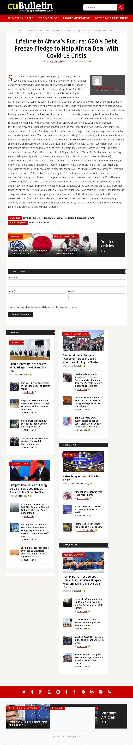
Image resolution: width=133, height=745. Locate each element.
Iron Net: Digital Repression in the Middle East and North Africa (35, 386)
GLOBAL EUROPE (42, 223)
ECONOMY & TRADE (44, 25)
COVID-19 (27, 218)
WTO (92, 218)
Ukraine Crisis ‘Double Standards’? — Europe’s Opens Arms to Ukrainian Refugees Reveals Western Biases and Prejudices (88, 380)
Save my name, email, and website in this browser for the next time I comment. (43, 307)
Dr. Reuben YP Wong (80, 484)
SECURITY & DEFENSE (48, 18)
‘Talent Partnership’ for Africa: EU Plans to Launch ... (74, 252)
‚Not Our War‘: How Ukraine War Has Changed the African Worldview (34, 441)
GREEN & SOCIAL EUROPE (20, 18)
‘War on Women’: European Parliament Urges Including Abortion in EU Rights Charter (81, 359)
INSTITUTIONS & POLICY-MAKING (111, 18)
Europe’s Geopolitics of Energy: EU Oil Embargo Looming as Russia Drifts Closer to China (29, 489)
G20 (41, 218)
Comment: (13, 277)
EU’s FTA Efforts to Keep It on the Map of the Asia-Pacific (88, 509)
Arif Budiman (82, 516)
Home (20, 31)
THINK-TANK (65, 25)
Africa (29, 31)
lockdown (48, 218)
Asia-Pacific (70, 455)
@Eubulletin (56, 61)
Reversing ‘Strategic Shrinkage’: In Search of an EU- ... (29, 252)
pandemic (58, 218)
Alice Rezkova (83, 498)
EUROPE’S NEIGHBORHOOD (76, 18)
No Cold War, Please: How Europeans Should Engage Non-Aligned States (34, 424)
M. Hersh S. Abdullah (86, 530)
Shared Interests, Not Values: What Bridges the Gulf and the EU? (28, 367)
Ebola (35, 218)
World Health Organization (77, 218)
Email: (71, 291)
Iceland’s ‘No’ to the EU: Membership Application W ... (28, 723)
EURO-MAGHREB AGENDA (88, 25)
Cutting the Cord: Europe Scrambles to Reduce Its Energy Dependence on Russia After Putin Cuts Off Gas (35, 530)
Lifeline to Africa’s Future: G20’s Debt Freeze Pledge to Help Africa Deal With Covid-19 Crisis (75, 31)
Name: (11, 291)
